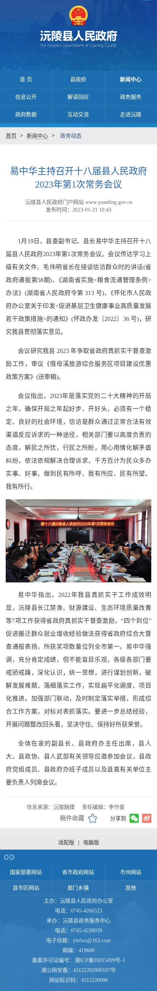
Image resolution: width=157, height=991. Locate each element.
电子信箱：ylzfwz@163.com (78, 940)
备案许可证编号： (78, 960)
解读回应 (78, 97)
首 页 (26, 79)
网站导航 (31, 857)
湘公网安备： (78, 970)
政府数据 (26, 114)
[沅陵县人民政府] (78, 29)
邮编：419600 (78, 950)
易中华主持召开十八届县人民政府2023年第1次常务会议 (78, 177)
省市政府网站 (78, 872)
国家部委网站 (26, 872)
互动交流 (78, 114)
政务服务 (130, 97)
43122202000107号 (94, 970)
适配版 (66, 842)
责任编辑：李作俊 (103, 807)
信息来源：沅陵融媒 (51, 807)
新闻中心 (130, 79)
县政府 (78, 79)
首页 (11, 136)
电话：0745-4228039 (78, 930)
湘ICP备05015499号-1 (100, 960)
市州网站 (130, 872)
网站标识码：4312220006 (78, 980)
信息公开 (26, 97)
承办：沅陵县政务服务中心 (78, 921)
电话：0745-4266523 (78, 911)
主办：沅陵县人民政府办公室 (78, 901)
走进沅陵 (130, 114)
